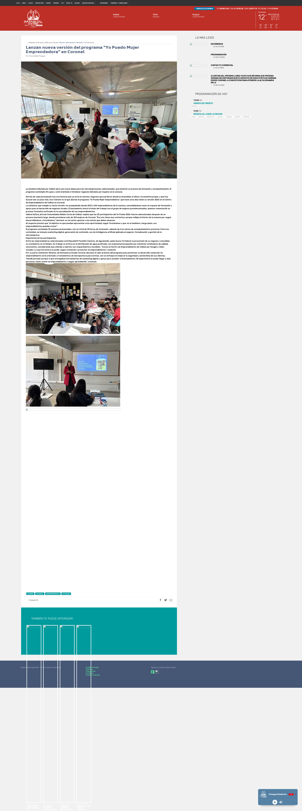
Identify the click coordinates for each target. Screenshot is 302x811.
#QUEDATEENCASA (88, 3)
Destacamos (70, 42)
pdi (63, 3)
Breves (62, 42)
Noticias (79, 42)
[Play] (275, 802)
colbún (30, 594)
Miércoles (211, 116)
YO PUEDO (66, 594)
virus (24, 3)
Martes (201, 116)
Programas (104, 3)
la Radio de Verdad (92, 667)
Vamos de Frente (203, 103)
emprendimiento (52, 594)
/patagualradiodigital (119, 15)
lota (18, 3)
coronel (56, 3)
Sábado (237, 116)
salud (31, 3)
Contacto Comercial (93, 675)
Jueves (220, 116)
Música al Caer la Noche (207, 114)
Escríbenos (90, 673)
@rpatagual (156, 15)
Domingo (194, 106)
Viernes (229, 116)
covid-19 (69, 3)
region (77, 3)
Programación (90, 671)
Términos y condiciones (119, 3)
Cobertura (89, 669)
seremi (48, 3)
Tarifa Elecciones (204, 9)
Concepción (39, 3)
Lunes (193, 116)
